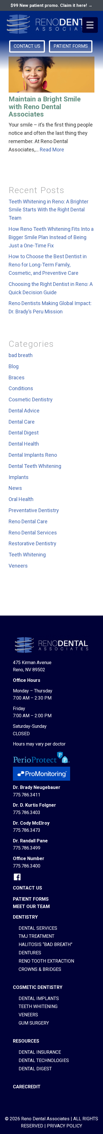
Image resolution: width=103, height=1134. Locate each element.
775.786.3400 (26, 866)
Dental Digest (24, 433)
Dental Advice (24, 411)
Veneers (18, 566)
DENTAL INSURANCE (40, 1052)
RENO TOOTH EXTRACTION (46, 961)
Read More (52, 150)
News (15, 488)
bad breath (21, 355)
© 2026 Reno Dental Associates (37, 1118)
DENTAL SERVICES (38, 928)
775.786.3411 (26, 795)
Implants (19, 477)
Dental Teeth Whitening (35, 466)
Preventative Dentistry (34, 510)
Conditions (21, 388)
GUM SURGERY (34, 1023)
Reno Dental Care (28, 521)
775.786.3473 (26, 830)
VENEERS (28, 1014)
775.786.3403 (26, 812)
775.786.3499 (26, 848)
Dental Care (22, 422)
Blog (14, 366)
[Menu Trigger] (90, 25)
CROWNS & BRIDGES (40, 969)
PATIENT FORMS (71, 46)
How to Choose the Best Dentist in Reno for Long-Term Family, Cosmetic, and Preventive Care (48, 264)
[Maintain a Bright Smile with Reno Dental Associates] (51, 75)
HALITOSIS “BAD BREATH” (45, 944)
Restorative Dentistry (32, 543)
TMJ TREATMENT (36, 936)
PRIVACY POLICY (64, 1126)
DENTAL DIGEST (35, 1068)
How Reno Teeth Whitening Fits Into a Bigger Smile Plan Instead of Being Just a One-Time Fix (51, 237)
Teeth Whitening (27, 555)
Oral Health (21, 499)
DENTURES (30, 952)
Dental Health (24, 444)
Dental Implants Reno (33, 455)
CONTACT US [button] (27, 46)
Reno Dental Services (33, 533)
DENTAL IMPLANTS (39, 998)
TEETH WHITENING (38, 1006)
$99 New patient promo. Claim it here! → (51, 5)
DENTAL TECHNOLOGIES (44, 1060)
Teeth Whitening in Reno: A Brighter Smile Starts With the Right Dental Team (48, 210)
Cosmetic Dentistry (31, 399)
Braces (17, 377)
